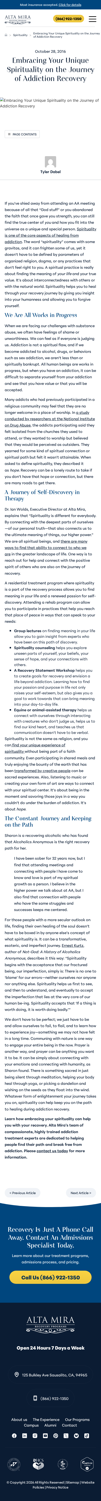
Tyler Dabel (50, 171)
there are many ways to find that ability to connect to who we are (46, 547)
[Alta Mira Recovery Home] (18, 19)
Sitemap (72, 1482)
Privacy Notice (57, 1487)
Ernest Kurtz (72, 945)
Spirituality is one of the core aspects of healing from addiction (50, 235)
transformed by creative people (42, 770)
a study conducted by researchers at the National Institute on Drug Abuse (50, 418)
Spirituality (20, 35)
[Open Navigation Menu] (92, 19)
